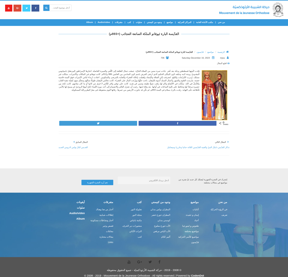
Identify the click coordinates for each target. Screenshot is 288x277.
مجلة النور (137, 215)
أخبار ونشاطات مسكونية (101, 220)
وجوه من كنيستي (154, 22)
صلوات (139, 22)
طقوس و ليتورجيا (190, 226)
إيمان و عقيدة (192, 215)
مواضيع (170, 22)
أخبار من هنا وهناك (104, 209)
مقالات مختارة (106, 237)
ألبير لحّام (165, 237)
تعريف (224, 215)
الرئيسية (221, 52)
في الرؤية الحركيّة (219, 209)
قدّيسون (200, 52)
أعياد (196, 220)
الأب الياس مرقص (161, 231)
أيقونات (80, 202)
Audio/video (104, 22)
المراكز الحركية (184, 22)
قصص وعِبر (108, 226)
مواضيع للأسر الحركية (188, 237)
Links (110, 242)
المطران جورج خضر (161, 215)
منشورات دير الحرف (132, 226)
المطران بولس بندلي (160, 209)
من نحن (221, 22)
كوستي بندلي (164, 220)
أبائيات (196, 209)
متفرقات (119, 22)
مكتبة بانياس (136, 220)
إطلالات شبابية (106, 215)
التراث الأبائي (135, 231)
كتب (129, 22)
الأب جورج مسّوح (162, 226)
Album (89, 22)
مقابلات (109, 231)
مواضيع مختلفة (192, 231)
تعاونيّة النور (136, 209)
